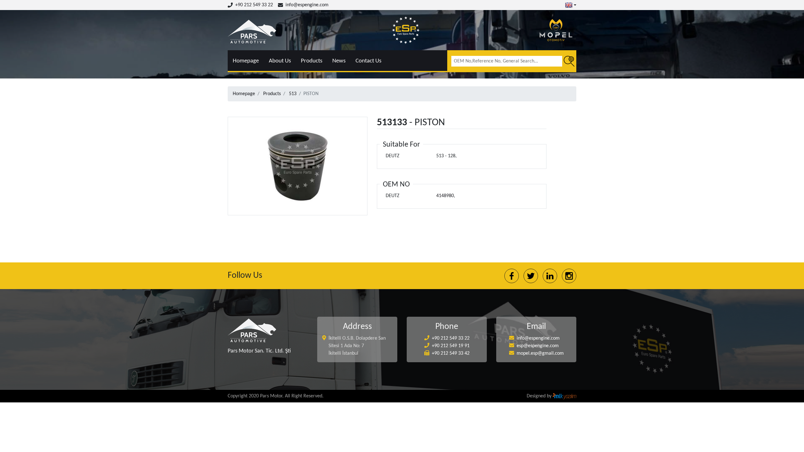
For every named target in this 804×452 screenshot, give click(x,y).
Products (311, 61)
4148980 (445, 195)
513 (292, 93)
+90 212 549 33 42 (451, 353)
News (338, 61)
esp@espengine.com (538, 345)
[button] (570, 5)
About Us (280, 61)
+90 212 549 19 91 (451, 345)
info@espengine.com (307, 5)
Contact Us (368, 61)
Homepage (246, 61)
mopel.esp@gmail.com (540, 353)
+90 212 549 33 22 (254, 5)
